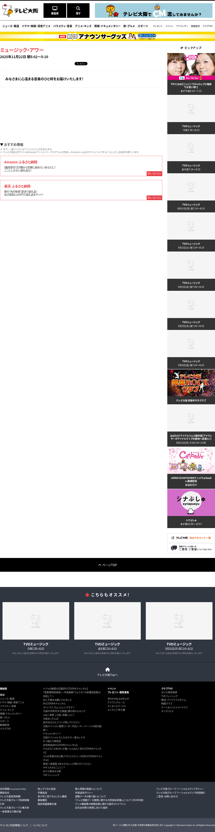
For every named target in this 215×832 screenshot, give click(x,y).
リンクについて (40, 825)
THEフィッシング (51, 775)
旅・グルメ (5, 717)
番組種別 (42, 800)
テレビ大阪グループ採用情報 (14, 800)
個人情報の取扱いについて (88, 788)
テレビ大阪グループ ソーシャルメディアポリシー (180, 788)
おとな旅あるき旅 (52, 771)
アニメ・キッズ (7, 709)
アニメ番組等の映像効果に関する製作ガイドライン (100, 803)
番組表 (3, 688)
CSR (2, 803)
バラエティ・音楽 (8, 706)
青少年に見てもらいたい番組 (52, 796)
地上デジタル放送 (47, 788)
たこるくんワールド (117, 706)
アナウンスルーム (116, 702)
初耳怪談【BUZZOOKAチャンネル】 (60, 745)
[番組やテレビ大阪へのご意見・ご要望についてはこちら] (191, 552)
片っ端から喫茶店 (52, 741)
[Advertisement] (81, 115)
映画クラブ (166, 703)
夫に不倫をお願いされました (57, 699)
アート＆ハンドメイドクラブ (174, 707)
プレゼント (158, 26)
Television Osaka (184, 825)
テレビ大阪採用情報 (10, 796)
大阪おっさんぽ (50, 718)
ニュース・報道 (7, 698)
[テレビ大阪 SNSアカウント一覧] (191, 541)
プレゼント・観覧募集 (118, 692)
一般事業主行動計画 (10, 811)
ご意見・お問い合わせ (167, 796)
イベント (169, 26)
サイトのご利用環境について (14, 825)
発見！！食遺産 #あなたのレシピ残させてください (67, 763)
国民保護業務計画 (47, 803)
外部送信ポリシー (84, 792)
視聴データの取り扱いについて (90, 796)
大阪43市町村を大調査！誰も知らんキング (64, 711)
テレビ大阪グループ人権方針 (14, 807)
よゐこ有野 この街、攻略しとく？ (58, 714)
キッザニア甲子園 (116, 709)
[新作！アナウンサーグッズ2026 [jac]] (107, 36)
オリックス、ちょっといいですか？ (59, 707)
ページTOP (109, 565)
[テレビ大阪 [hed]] (20, 10)
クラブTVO (208, 26)
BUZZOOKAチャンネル (54, 703)
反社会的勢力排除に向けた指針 (91, 807)
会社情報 (13, 788)
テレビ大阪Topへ (107, 675)
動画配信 (195, 26)
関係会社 (4, 792)
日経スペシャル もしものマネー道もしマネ (64, 737)
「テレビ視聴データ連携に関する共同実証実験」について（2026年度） (109, 800)
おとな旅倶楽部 (169, 692)
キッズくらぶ (167, 711)
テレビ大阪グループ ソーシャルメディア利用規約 (180, 792)
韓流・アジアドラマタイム (173, 699)
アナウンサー (182, 26)
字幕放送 (42, 792)
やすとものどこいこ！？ (54, 767)
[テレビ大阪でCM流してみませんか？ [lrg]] (153, 16)
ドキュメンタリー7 (52, 733)
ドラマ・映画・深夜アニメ (12, 702)
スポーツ (4, 721)
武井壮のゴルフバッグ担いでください (61, 722)
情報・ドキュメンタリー (11, 713)
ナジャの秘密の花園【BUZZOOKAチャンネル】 (65, 688)
